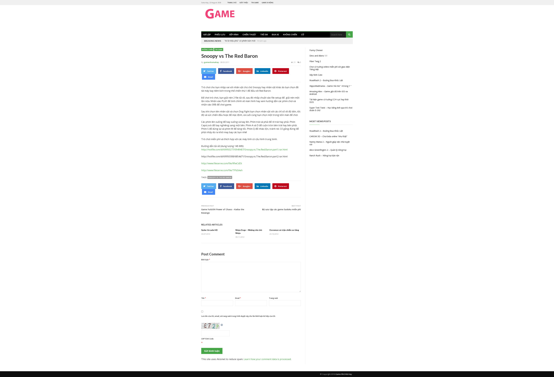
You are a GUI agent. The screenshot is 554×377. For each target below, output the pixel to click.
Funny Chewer (316, 50)
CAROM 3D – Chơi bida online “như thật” (328, 136)
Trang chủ (231, 2)
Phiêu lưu (220, 34)
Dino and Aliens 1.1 (318, 55)
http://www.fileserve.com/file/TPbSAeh (222, 170)
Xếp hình (233, 34)
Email (238, 298)
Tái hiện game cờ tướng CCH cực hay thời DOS (328, 100)
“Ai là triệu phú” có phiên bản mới (239, 40)
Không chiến (290, 34)
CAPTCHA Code (207, 339)
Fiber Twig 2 (315, 61)
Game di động (267, 2)
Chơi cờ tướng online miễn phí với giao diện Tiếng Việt (329, 68)
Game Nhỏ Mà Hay (343, 374)
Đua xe (275, 34)
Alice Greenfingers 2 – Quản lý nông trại (327, 150)
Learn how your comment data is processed (267, 359)
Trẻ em (264, 34)
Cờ (302, 34)
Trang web (273, 298)
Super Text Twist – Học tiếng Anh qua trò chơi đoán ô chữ (330, 109)
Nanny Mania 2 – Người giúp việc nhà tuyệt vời (329, 143)
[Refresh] (221, 324)
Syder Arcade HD (209, 230)
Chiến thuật (249, 34)
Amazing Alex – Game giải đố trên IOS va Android (328, 92)
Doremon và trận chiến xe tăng (284, 230)
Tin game (255, 2)
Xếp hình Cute (315, 74)
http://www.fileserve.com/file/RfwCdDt (221, 163)
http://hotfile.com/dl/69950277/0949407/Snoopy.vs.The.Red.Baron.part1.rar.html (244, 149)
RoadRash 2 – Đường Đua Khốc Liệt (326, 80)
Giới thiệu (243, 2)
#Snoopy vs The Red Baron (219, 177)
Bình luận (205, 259)
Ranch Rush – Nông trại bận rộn (324, 155)
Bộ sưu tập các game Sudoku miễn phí (281, 209)
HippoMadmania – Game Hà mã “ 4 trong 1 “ (330, 86)
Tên (203, 298)
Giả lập (207, 34)
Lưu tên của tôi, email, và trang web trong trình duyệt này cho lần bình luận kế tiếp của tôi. (238, 316)
